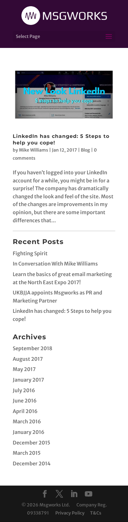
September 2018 (32, 348)
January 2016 (28, 432)
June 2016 (25, 400)
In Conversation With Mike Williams (55, 264)
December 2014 (32, 463)
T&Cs (95, 513)
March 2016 (27, 421)
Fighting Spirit (30, 253)
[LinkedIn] (74, 494)
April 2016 (25, 411)
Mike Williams (33, 150)
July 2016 (24, 390)
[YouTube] (88, 494)
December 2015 (31, 443)
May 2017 (24, 369)
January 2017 (28, 380)
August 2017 (28, 359)
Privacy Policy (70, 513)
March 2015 (27, 453)
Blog (85, 150)
